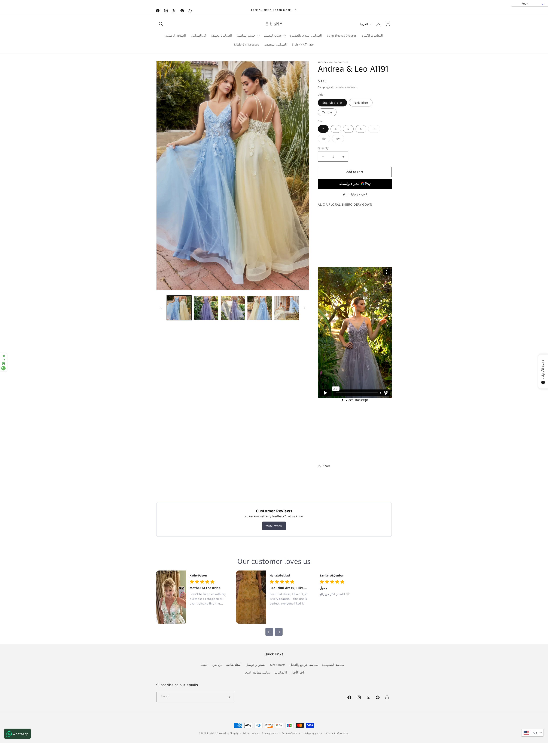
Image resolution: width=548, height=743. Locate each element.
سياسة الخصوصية (333, 665)
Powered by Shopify (227, 733)
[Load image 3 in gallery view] (232, 308)
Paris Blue (360, 103)
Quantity (323, 148)
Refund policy (250, 732)
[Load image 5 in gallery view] (286, 308)
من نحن (217, 665)
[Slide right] (304, 308)
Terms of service (291, 732)
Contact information (337, 732)
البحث (204, 665)
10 (376, 130)
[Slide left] (161, 308)
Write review (273, 526)
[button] (161, 24)
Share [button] (327, 466)
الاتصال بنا (281, 672)
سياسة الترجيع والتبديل (304, 665)
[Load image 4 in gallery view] (259, 308)
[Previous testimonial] (269, 632)
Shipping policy (313, 732)
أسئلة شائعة (234, 665)
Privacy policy (270, 732)
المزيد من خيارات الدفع (355, 194)
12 (326, 140)
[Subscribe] (228, 697)
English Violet (332, 103)
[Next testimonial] (279, 632)
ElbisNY (211, 733)
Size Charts (278, 665)
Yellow (327, 112)
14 (340, 140)
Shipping (323, 87)
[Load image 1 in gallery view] (179, 308)
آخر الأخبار (297, 672)
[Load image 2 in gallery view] (206, 308)
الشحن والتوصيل (256, 665)
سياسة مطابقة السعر (257, 672)
